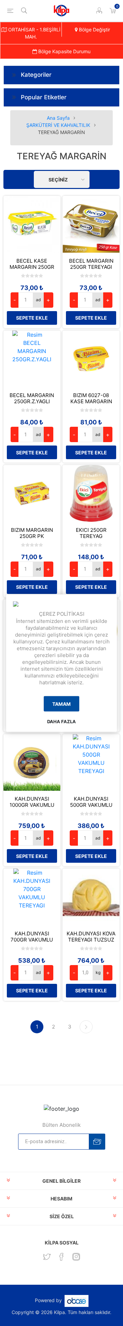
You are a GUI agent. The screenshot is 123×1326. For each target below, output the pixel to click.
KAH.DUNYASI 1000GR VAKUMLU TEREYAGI (32, 805)
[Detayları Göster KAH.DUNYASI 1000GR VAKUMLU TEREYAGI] (31, 762)
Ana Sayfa (58, 118)
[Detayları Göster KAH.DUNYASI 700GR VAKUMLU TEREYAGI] (31, 897)
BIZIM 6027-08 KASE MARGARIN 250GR (91, 401)
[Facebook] (61, 1256)
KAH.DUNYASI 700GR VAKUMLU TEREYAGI (32, 940)
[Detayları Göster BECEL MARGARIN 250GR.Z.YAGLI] (31, 359)
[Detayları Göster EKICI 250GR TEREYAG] (91, 493)
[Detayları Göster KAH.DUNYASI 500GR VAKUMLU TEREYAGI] (91, 762)
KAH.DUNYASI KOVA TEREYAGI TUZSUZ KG (91, 940)
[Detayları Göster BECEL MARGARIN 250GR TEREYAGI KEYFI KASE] (91, 224)
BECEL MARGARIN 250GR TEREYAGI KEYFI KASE (91, 267)
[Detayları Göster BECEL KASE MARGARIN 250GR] (31, 224)
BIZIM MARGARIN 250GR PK (32, 533)
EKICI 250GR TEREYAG (91, 533)
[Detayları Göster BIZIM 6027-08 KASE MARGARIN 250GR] (91, 359)
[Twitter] (46, 1256)
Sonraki (86, 1026)
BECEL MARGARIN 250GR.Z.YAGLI (32, 398)
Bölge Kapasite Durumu (64, 51)
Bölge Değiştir (94, 29)
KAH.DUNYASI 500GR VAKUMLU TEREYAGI (91, 805)
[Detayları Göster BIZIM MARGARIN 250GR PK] (31, 493)
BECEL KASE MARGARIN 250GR (32, 264)
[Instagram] (76, 1256)
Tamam (61, 704)
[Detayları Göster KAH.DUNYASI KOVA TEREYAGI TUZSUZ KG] (91, 897)
